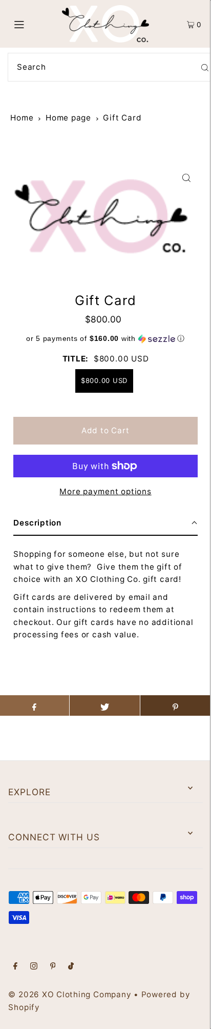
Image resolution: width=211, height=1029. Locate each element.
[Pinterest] (53, 967)
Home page (68, 118)
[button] (105, 339)
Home (21, 118)
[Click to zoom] (186, 178)
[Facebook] (15, 967)
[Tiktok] (71, 967)
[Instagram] (33, 967)
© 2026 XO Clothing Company (69, 994)
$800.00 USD (104, 380)
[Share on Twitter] (105, 705)
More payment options (105, 491)
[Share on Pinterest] (175, 705)
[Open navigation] (33, 24)
